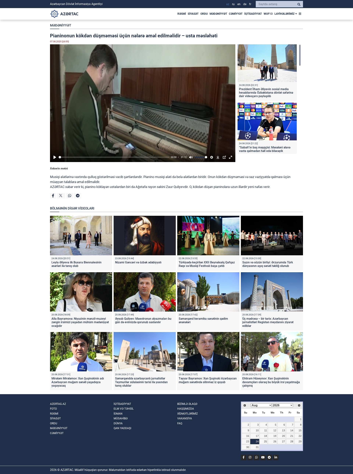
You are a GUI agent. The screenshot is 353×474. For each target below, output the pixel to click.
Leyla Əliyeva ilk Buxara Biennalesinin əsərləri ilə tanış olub (76, 264)
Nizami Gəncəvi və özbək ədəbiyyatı (138, 262)
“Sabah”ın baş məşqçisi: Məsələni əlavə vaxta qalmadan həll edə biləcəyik (264, 149)
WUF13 (268, 13)
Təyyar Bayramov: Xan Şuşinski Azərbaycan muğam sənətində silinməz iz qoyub (208, 380)
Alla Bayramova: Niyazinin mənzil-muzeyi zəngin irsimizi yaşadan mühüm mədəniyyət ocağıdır (80, 322)
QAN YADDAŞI (122, 428)
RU (233, 4)
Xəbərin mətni (59, 168)
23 (247, 441)
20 (283, 435)
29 (300, 441)
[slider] (114, 157)
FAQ (179, 423)
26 (274, 441)
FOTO (53, 408)
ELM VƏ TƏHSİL (124, 408)
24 (257, 441)
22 (300, 435)
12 (274, 430)
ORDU (204, 13)
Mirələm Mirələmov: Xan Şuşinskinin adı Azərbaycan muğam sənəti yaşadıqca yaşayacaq (77, 382)
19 (274, 435)
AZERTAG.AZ (58, 404)
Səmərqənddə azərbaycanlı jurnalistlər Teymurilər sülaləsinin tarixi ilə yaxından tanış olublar (141, 382)
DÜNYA (118, 423)
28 (291, 441)
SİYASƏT (193, 13)
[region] (269, 99)
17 (257, 435)
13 (283, 430)
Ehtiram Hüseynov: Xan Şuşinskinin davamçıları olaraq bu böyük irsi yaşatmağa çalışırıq (271, 382)
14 (291, 430)
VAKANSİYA (184, 418)
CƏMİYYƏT (236, 13)
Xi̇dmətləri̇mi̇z (187, 413)
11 (265, 430)
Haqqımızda (185, 408)
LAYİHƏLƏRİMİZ (284, 13)
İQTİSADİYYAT (253, 13)
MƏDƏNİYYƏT (218, 13)
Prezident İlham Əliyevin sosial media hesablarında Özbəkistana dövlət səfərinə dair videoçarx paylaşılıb (266, 92)
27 (283, 441)
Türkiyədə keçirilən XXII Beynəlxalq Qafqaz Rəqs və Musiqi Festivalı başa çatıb (207, 264)
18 (265, 435)
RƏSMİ (181, 13)
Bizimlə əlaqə (187, 404)
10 (257, 430)
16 (247, 435)
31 (257, 447)
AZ (227, 4)
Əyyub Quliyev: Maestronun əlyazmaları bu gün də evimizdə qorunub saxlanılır (143, 320)
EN (238, 4)
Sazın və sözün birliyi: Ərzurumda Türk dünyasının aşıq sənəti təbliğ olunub (267, 264)
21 (291, 435)
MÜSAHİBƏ (121, 418)
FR (250, 4)
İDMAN (118, 413)
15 (300, 430)
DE (244, 4)
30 (247, 447)
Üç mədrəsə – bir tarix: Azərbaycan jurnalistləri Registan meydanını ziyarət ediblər (267, 322)
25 (265, 441)
